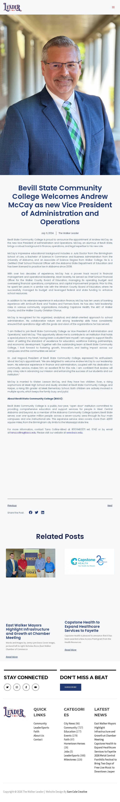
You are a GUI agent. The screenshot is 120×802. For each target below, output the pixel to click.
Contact (38, 739)
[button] (30, 512)
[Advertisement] (60, 470)
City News (69, 723)
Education (69, 731)
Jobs (66, 751)
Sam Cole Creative (77, 791)
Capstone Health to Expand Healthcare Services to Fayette (82, 626)
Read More (12, 657)
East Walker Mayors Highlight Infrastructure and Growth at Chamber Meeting (28, 631)
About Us (39, 735)
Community (40, 723)
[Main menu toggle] (113, 7)
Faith (36, 731)
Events (68, 735)
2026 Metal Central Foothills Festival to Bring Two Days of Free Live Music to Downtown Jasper (105, 763)
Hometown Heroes (74, 743)
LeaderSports (41, 727)
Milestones (70, 759)
